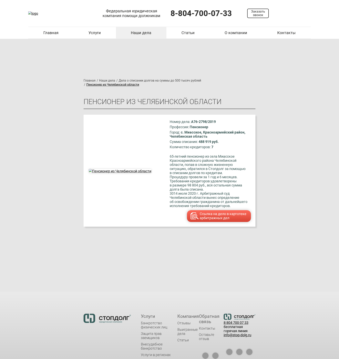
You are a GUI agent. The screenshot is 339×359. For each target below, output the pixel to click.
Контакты (286, 32)
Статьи (188, 32)
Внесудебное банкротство (152, 346)
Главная (50, 32)
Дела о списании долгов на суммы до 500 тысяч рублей (160, 80)
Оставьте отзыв (206, 337)
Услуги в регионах (156, 355)
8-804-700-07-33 (201, 13)
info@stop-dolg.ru (237, 335)
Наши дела (141, 32)
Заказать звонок (258, 13)
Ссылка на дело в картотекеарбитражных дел (223, 216)
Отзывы (183, 323)
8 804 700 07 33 (236, 323)
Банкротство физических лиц (154, 325)
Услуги (94, 32)
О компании (236, 32)
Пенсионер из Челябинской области (112, 84)
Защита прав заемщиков (151, 336)
